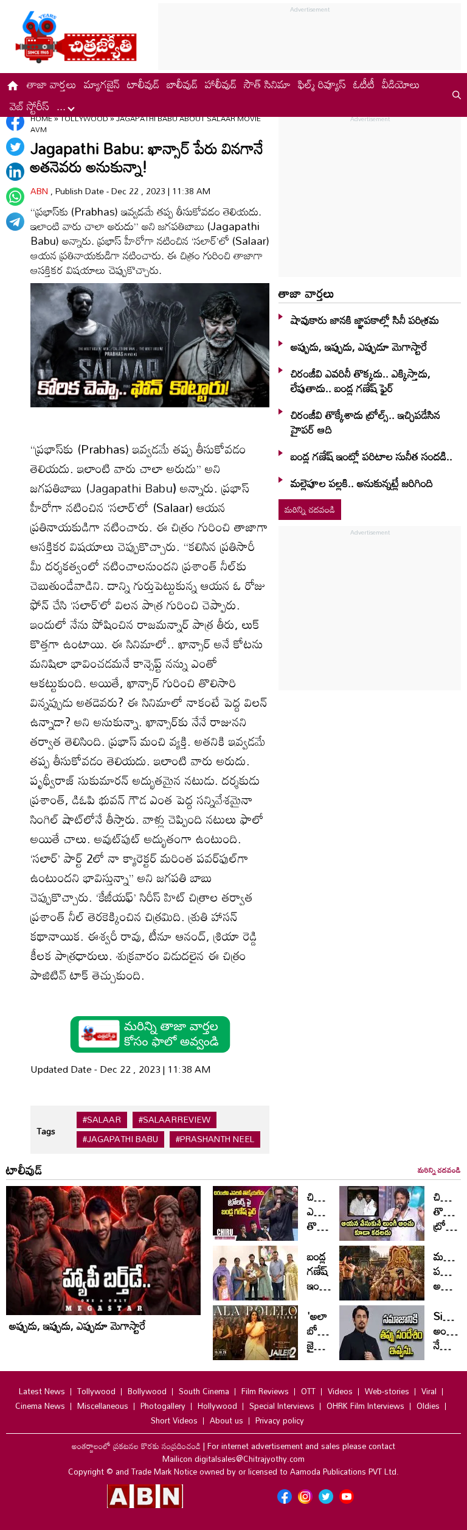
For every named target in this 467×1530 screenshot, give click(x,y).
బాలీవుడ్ (182, 84)
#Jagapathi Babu (120, 1139)
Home (41, 118)
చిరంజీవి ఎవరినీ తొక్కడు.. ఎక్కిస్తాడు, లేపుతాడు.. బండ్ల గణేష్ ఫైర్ (361, 380)
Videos (340, 1391)
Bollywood (147, 1391)
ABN (40, 191)
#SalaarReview (174, 1119)
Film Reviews (265, 1391)
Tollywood (85, 118)
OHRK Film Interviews (365, 1406)
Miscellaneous (102, 1406)
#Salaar (102, 1119)
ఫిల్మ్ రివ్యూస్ (322, 84)
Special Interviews (281, 1406)
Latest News (42, 1391)
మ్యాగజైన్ (102, 84)
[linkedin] (15, 172)
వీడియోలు (401, 84)
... (63, 106)
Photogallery (162, 1406)
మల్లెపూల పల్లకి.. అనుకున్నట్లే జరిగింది (362, 483)
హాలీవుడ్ (221, 84)
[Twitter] (15, 147)
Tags (45, 1131)
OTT (308, 1391)
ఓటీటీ (364, 84)
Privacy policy (279, 1420)
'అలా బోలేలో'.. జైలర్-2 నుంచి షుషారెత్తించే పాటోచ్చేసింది (332, 1352)
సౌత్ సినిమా (267, 84)
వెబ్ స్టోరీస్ (29, 106)
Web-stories (387, 1391)
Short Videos (174, 1420)
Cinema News (40, 1406)
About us (226, 1420)
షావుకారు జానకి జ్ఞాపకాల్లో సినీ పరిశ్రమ (365, 320)
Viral (429, 1391)
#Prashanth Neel (215, 1139)
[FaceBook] (15, 122)
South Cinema (204, 1391)
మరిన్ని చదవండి (310, 509)
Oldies (428, 1406)
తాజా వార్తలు (52, 84)
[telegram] (15, 221)
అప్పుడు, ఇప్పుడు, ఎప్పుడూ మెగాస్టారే (359, 346)
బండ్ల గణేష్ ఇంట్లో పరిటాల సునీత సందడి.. (371, 456)
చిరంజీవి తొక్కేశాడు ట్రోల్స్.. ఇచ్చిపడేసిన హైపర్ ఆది (365, 422)
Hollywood (217, 1406)
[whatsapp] (15, 197)
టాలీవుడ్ (143, 84)
